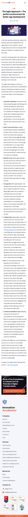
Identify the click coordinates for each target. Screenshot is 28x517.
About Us (4, 419)
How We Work (6, 422)
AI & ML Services (6, 445)
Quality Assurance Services (9, 460)
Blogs (3, 474)
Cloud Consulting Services (9, 454)
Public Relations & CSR (8, 425)
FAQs (3, 438)
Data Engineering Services (9, 451)
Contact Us (5, 434)
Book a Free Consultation (14, 391)
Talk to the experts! (12, 365)
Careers (4, 428)
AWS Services (6, 448)
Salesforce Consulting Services (10, 464)
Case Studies (6, 477)
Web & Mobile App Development (11, 457)
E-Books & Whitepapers (8, 480)
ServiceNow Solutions (8, 467)
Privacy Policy (5, 431)
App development (11, 230)
